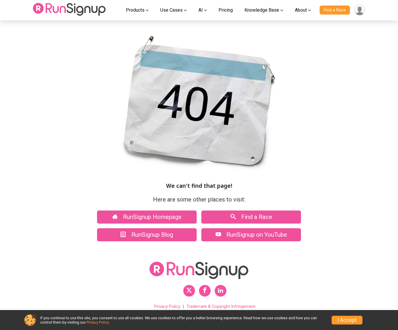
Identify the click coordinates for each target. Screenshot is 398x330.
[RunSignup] (69, 10)
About (301, 10)
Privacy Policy (167, 306)
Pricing (226, 10)
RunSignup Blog (151, 234)
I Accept (347, 320)
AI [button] (200, 10)
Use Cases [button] (171, 10)
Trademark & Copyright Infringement (221, 306)
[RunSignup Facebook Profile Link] (205, 291)
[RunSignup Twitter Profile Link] (189, 291)
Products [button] (135, 10)
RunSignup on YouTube (256, 234)
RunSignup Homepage (151, 216)
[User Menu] (359, 10)
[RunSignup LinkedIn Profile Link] (220, 291)
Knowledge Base (261, 10)
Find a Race (335, 10)
